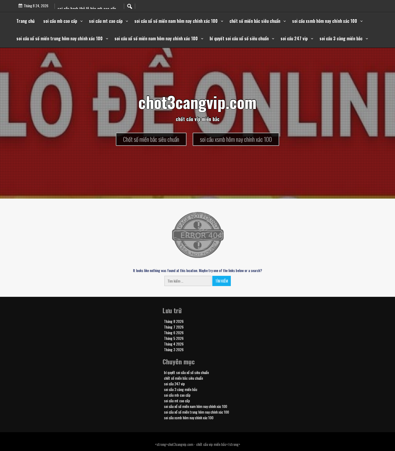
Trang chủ (25, 21)
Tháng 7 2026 (174, 327)
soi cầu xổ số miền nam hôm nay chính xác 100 (176, 21)
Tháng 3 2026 (174, 349)
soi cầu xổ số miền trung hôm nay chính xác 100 (59, 38)
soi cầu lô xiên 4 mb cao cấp (81, 5)
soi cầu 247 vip (294, 38)
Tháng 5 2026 (174, 338)
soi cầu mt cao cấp (106, 21)
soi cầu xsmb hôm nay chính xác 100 (324, 21)
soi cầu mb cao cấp (60, 21)
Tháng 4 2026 (174, 344)
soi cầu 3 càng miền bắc (340, 38)
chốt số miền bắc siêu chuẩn (254, 21)
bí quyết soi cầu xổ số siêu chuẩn (239, 38)
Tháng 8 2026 (174, 321)
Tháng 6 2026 (174, 332)
